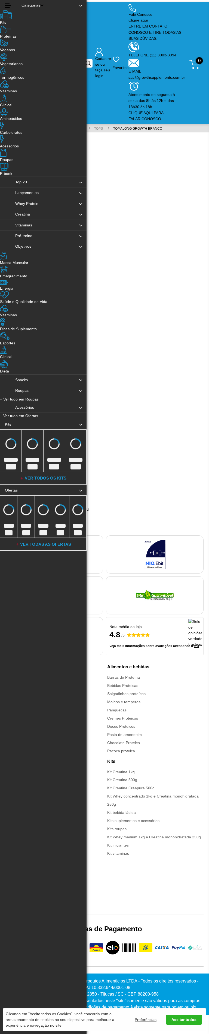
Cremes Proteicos (122, 718)
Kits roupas (117, 829)
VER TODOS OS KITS (45, 478)
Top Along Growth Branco (137, 129)
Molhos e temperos (123, 702)
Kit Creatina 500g (122, 780)
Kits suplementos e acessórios (133, 820)
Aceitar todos (183, 1019)
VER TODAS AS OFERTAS (45, 544)
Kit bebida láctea (121, 812)
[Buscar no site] (88, 63)
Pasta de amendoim (124, 734)
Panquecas (117, 710)
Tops (99, 129)
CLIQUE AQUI (141, 113)
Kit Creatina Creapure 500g (131, 788)
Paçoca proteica (121, 751)
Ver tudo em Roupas (19, 399)
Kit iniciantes (118, 845)
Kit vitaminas (118, 853)
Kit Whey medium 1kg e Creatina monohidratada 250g (154, 837)
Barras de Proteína (123, 677)
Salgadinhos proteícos (126, 694)
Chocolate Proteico (123, 743)
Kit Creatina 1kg (121, 772)
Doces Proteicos (121, 726)
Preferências (145, 1019)
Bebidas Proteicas (122, 685)
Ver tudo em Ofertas (19, 416)
